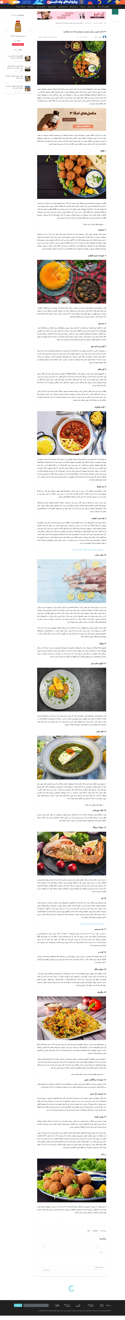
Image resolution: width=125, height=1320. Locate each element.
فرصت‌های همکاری (90, 1305)
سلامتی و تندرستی (40, 6)
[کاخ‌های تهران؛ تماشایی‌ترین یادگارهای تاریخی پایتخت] (27, 58)
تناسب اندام (88, 23)
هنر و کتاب (82, 6)
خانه (105, 23)
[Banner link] (62, 2)
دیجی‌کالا (108, 1305)
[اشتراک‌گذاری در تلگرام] (38, 1221)
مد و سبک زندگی (73, 6)
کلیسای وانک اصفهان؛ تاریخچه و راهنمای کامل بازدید (14, 87)
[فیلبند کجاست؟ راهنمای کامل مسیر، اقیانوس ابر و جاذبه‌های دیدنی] (27, 68)
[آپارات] (24, 1311)
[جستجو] (115, 18)
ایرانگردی (95, 1230)
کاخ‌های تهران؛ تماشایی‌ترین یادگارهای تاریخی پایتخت (15, 57)
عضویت (18, 1305)
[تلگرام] (14, 1311)
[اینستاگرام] (18, 1311)
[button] (60, 1221)
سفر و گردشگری (52, 6)
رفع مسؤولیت (77, 1305)
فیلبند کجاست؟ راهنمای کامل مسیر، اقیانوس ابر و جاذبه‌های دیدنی (15, 67)
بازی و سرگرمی (91, 6)
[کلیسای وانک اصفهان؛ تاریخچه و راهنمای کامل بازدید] (27, 88)
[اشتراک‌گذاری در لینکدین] (51, 1221)
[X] (21, 1311)
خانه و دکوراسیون (62, 6)
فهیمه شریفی (98, 37)
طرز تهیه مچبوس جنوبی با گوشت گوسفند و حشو (87, 549)
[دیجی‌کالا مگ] (115, 12)
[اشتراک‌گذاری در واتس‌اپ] (41, 1221)
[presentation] (29, 29)
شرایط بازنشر (102, 1305)
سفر (89, 1230)
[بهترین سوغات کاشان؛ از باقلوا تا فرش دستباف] (27, 78)
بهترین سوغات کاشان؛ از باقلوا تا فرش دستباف (14, 77)
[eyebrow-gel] (71, 15)
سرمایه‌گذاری (30, 6)
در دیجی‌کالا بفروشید (67, 1305)
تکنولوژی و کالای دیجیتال (103, 6)
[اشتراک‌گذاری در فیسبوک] (47, 1221)
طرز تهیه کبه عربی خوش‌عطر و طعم (91, 924)
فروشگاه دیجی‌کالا (20, 6)
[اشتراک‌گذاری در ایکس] (44, 1221)
